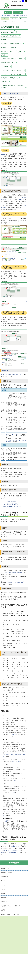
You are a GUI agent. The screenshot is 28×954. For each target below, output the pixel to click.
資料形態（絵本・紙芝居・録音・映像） (11, 58)
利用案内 (5, 22)
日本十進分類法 (16, 761)
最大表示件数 (4, 66)
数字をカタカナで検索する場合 (9, 78)
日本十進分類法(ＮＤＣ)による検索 (10, 914)
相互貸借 (6, 821)
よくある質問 (23, 22)
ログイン (9, 12)
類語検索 (3, 893)
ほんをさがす (21, 582)
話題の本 (3, 889)
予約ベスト (3, 885)
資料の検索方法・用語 (6, 872)
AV (21, 374)
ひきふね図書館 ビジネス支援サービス (11, 906)
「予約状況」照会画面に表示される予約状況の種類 (12, 86)
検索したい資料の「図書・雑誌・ (10, 374)
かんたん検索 (6, 93)
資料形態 (14, 734)
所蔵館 (3, 55)
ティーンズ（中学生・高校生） (13, 572)
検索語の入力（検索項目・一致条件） (11, 43)
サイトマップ (24, 15)
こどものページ (11, 582)
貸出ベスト (3, 881)
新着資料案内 (4, 876)
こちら (3, 154)
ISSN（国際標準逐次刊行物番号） (12, 506)
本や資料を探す (5, 18)
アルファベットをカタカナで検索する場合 (12, 74)
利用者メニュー (23, 18)
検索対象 (3, 39)
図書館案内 (14, 22)
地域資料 (3, 910)
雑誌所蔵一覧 (4, 897)
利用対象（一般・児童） (7, 62)
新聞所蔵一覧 (4, 901)
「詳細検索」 (21, 199)
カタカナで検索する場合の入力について (11, 70)
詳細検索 (15, 93)
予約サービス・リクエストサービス (11, 850)
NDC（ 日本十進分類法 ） (13, 434)
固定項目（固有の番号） (7, 51)
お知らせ (14, 18)
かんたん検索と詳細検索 (7, 32)
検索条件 (3, 47)
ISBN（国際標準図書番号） (11, 504)
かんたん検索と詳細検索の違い (9, 36)
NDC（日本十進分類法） (10, 501)
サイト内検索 (16, 15)
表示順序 (13, 47)
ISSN (13, 792)
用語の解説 (4, 81)
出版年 (21, 51)
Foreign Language (7, 15)
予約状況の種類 (11, 852)
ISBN (13, 780)
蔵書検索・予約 (5, 868)
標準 (20, 1)
